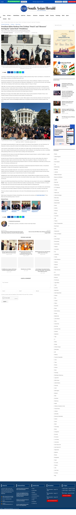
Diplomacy (56, 400)
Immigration (41, 15)
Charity (55, 256)
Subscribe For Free (72, 1)
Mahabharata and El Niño (26, 269)
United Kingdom (57, 156)
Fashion (55, 295)
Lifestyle (4, 18)
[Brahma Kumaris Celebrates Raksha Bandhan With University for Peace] (9, 245)
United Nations (16, 15)
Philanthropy (56, 184)
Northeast (56, 398)
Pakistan (56, 465)
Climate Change (57, 346)
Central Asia (56, 323)
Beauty (55, 154)
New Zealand (56, 161)
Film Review (56, 279)
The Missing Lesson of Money (68, 116)
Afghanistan (56, 449)
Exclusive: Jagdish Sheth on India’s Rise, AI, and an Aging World (68, 110)
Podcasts (56, 385)
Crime (55, 359)
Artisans (55, 367)
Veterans (56, 262)
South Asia (23, 15)
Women (55, 364)
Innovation (56, 215)
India (55, 467)
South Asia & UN (57, 444)
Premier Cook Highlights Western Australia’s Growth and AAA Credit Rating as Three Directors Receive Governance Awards (68, 94)
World (63, 15)
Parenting (56, 372)
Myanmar (56, 169)
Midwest (56, 393)
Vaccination (56, 249)
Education (56, 305)
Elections (56, 277)
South (55, 387)
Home (4, 15)
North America (57, 310)
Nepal (55, 460)
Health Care (56, 192)
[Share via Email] (23, 72)
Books (55, 429)
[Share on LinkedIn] (17, 72)
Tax (55, 164)
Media (55, 341)
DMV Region (56, 390)
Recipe (55, 213)
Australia (56, 331)
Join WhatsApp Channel (14, 1)
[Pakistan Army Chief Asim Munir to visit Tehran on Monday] (57, 103)
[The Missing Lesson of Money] (57, 118)
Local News (56, 439)
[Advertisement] (9, 8)
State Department (57, 292)
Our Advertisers (58, 1)
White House (56, 380)
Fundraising (56, 200)
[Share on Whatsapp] (20, 72)
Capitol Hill (56, 377)
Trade (55, 362)
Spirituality (56, 413)
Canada (55, 300)
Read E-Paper (23, 1)
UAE (55, 218)
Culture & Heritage (57, 195)
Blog (55, 475)
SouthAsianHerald (16, 508)
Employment (56, 231)
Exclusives (35, 15)
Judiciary (56, 171)
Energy (55, 344)
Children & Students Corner (59, 406)
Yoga (55, 336)
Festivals (56, 210)
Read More (3, 493)
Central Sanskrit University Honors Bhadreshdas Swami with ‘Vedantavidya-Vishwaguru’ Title (26, 253)
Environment (56, 241)
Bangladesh (56, 457)
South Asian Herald (41, 195)
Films (55, 298)
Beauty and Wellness (58, 177)
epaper (55, 179)
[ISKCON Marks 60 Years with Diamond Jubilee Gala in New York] (42, 245)
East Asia (56, 326)
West (55, 395)
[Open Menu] (0, 17)
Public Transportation (58, 223)
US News (9, 15)
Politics (55, 303)
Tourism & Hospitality (58, 357)
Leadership (56, 254)
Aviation (55, 208)
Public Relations (57, 259)
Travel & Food (57, 408)
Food (55, 236)
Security (56, 287)
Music (55, 370)
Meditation (56, 333)
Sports (67, 15)
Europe (55, 313)
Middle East (56, 316)
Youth (55, 285)
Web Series (56, 197)
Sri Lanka (56, 462)
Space (55, 308)
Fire (55, 251)
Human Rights (57, 238)
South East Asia (57, 328)
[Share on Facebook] (12, 72)
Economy (52, 15)
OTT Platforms (57, 187)
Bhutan (55, 454)
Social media (56, 243)
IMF (55, 352)
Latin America (57, 318)
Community (56, 442)
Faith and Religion (57, 233)
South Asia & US (57, 447)
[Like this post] (9, 72)
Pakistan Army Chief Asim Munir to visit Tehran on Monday (67, 103)
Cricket (55, 189)
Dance (55, 205)
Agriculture (56, 290)
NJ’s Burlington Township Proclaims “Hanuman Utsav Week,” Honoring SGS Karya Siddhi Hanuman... (42, 270)
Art (54, 272)
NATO (55, 159)
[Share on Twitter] (15, 72)
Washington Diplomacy (58, 375)
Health (47, 15)
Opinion (55, 418)
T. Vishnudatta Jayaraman (7, 32)
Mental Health (57, 202)
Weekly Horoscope (58, 174)
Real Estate (56, 225)
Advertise (65, 1)
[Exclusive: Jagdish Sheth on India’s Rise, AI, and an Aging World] (57, 111)
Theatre (55, 220)
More (9, 18)
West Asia (56, 182)
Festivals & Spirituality (58, 416)
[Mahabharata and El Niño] (26, 262)
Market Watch (57, 274)
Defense (56, 354)
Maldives (56, 452)
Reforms (56, 267)
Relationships (56, 166)
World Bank (56, 349)
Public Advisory (57, 269)
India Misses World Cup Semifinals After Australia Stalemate (67, 85)
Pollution (56, 246)
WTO (55, 228)
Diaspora (29, 15)
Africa (55, 321)
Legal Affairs (56, 282)
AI (54, 339)
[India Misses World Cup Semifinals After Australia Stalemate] (57, 85)
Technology (58, 15)
